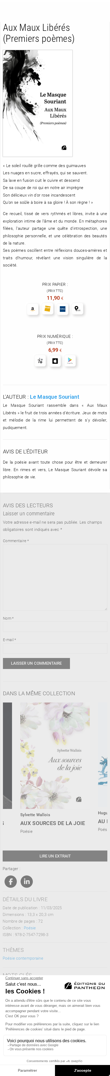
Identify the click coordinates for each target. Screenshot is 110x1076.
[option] (55, 766)
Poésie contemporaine (23, 958)
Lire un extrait (55, 856)
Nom (8, 618)
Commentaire (16, 540)
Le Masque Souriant (54, 396)
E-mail (9, 639)
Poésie (30, 927)
